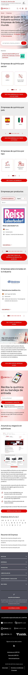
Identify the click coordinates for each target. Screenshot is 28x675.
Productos (4, 567)
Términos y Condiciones (17, 668)
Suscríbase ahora (14, 608)
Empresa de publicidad (14, 511)
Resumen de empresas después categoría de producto (12, 541)
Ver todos (4, 416)
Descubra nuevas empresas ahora (14, 364)
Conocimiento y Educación (9, 578)
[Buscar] (17, 8)
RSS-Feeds (4, 584)
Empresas (4, 562)
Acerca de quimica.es (14, 658)
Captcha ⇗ (20, 408)
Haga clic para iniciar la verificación (14, 406)
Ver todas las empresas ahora (14, 323)
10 (21, 251)
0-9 (3, 520)
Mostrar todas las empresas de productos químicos (14, 257)
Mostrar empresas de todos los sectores (14, 95)
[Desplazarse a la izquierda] (22, 198)
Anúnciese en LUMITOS (13, 652)
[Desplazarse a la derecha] (25, 198)
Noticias (3, 556)
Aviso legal (5, 668)
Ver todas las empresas (14, 180)
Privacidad (14, 670)
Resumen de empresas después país (10, 547)
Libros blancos (5, 573)
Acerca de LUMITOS (13, 655)
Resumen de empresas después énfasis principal (13, 545)
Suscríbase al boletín (12, 402)
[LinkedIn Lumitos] (14, 646)
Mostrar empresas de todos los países (14, 139)
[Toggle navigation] (26, 9)
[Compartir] (20, 8)
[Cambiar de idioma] (23, 8)
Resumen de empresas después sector (11, 538)
